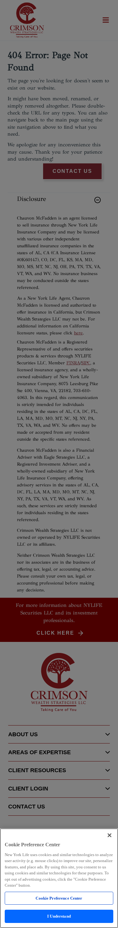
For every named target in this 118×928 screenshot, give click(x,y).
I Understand (59, 916)
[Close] (109, 835)
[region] (59, 878)
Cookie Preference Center (59, 898)
